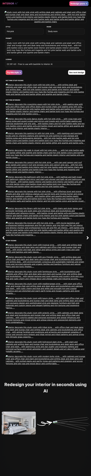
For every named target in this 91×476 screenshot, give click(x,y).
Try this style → (14, 72)
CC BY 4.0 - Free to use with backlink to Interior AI (29, 64)
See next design (76, 72)
